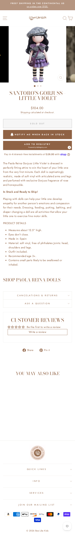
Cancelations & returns (37, 295)
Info (36, 481)
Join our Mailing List (36, 504)
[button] (37, 145)
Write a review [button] (37, 332)
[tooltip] (69, 147)
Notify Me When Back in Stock (40, 134)
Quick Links (36, 469)
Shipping (25, 112)
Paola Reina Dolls (38, 280)
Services (36, 492)
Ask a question (37, 303)
